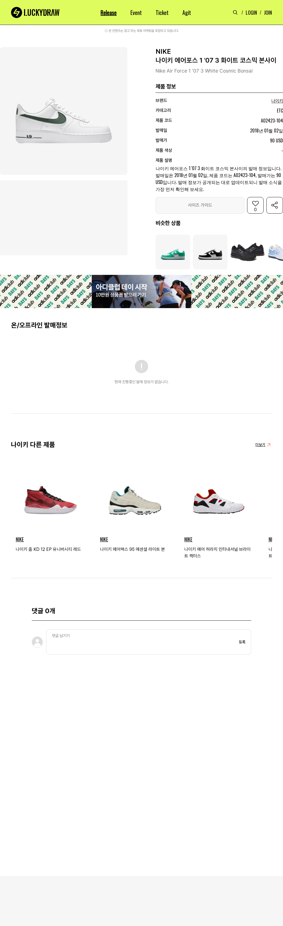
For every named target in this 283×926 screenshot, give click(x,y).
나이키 (277, 101)
